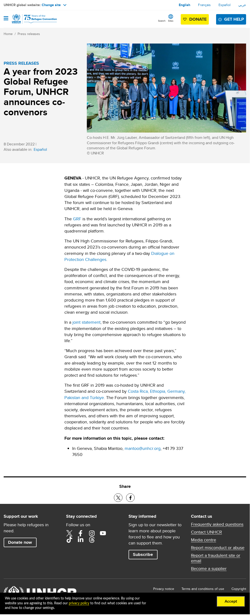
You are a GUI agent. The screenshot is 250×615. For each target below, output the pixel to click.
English (184, 4)
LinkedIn (80, 539)
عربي (242, 4)
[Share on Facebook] (130, 497)
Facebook (80, 533)
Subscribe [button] (143, 554)
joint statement (86, 322)
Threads (92, 539)
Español (224, 4)
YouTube (103, 533)
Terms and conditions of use (202, 588)
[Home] (28, 19)
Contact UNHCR (206, 532)
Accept (231, 601)
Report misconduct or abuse (217, 547)
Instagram (92, 533)
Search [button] (162, 20)
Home (8, 33)
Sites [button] (170, 20)
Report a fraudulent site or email (215, 558)
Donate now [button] (20, 542)
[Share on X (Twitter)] (118, 497)
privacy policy (79, 603)
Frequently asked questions (217, 524)
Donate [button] (198, 19)
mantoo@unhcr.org (142, 448)
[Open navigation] (6, 19)
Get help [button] (234, 19)
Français (204, 4)
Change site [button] (51, 4)
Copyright (238, 588)
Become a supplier (209, 568)
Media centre (203, 540)
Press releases (29, 33)
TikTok (69, 539)
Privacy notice (163, 588)
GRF (77, 219)
